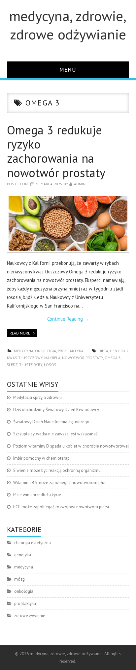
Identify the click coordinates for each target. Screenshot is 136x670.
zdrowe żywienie (29, 615)
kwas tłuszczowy (25, 357)
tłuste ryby (30, 364)
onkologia (45, 350)
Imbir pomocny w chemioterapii (42, 458)
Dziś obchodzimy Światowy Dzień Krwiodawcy (56, 409)
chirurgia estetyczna (32, 542)
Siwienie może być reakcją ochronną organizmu (57, 470)
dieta (103, 350)
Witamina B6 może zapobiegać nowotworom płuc (59, 482)
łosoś (50, 364)
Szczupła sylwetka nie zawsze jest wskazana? (55, 434)
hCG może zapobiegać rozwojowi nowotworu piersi (61, 507)
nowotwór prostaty (82, 357)
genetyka (22, 555)
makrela (52, 357)
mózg (19, 579)
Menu (67, 69)
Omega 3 (112, 357)
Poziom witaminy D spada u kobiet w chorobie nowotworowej (71, 446)
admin (79, 183)
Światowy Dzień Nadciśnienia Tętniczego (51, 422)
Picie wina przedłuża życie (37, 494)
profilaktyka (71, 350)
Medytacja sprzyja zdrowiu (37, 397)
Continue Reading (68, 319)
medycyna (23, 350)
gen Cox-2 (119, 350)
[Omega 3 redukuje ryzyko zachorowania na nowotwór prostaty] (68, 223)
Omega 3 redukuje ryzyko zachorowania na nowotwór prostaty (56, 151)
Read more (20, 333)
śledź (12, 364)
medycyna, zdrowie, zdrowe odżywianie (67, 25)
